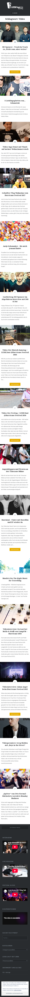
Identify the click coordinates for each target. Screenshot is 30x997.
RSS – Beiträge (6, 972)
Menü (15, 13)
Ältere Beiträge (15, 827)
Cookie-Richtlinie (17, 990)
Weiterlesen (15, 71)
